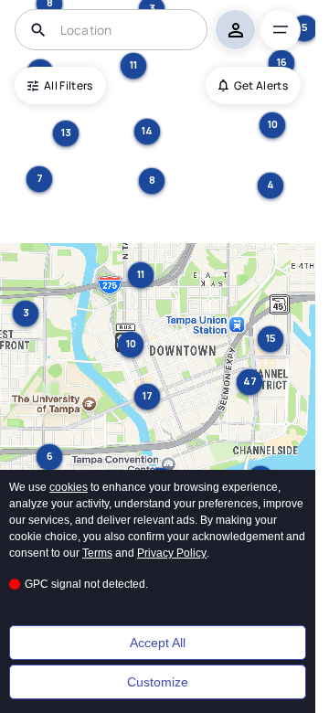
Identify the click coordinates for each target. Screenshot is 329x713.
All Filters (68, 85)
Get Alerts (261, 85)
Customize (157, 682)
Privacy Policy (172, 553)
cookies (68, 487)
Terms (97, 553)
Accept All (158, 642)
